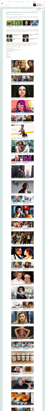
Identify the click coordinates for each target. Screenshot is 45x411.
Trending (23, 1)
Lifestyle (27, 1)
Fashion (9, 1)
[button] (10, 1)
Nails (13, 1)
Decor (19, 1)
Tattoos (16, 1)
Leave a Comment (8, 14)
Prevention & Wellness (14, 14)
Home (6, 1)
